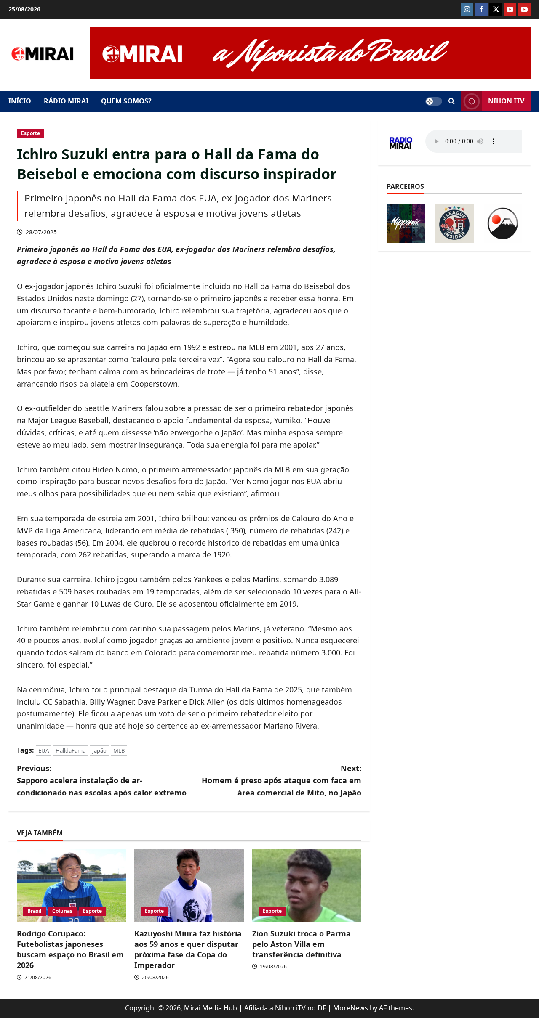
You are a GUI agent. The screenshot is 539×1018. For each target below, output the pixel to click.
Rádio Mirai (66, 101)
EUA (43, 750)
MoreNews (350, 1008)
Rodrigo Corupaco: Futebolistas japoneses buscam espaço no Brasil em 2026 (70, 949)
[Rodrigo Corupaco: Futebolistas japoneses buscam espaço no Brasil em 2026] (71, 885)
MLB (119, 750)
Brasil (34, 911)
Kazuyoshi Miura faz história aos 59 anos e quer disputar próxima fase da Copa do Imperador (188, 949)
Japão (99, 750)
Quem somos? (126, 101)
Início (19, 101)
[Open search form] (451, 101)
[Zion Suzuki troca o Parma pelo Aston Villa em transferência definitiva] (306, 885)
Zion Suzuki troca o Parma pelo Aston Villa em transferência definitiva (301, 944)
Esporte (30, 133)
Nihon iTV (506, 101)
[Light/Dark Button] (433, 101)
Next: (281, 780)
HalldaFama (70, 750)
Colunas (62, 911)
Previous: (102, 780)
